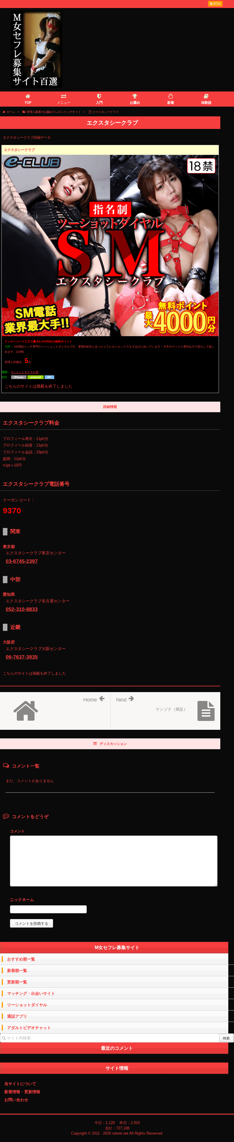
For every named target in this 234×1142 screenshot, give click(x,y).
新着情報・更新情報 (22, 1091)
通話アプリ (17, 1016)
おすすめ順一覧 (21, 959)
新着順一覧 (17, 970)
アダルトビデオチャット (29, 1028)
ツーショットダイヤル (27, 1005)
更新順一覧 (17, 982)
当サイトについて (20, 1083)
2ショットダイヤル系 (25, 372)
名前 (113, 900)
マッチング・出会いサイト (31, 993)
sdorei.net (120, 1133)
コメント (17, 831)
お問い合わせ (16, 1099)
